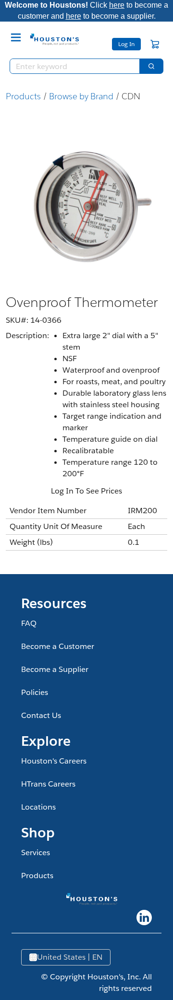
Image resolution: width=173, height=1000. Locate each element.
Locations (38, 807)
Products (23, 96)
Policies (34, 692)
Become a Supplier (54, 669)
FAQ (29, 623)
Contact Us (41, 715)
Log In (126, 44)
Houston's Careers (53, 761)
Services (35, 852)
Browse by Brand (81, 96)
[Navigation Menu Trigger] (16, 37)
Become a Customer (57, 646)
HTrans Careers (48, 784)
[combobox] (71, 66)
